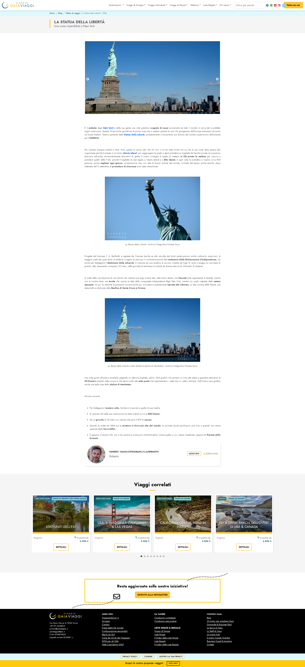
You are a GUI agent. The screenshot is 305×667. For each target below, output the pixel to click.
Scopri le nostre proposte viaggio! (151, 663)
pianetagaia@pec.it (57, 631)
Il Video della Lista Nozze (166, 637)
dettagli (61, 547)
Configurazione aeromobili (115, 631)
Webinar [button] (194, 5)
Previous (87, 79)
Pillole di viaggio (73, 13)
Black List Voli (108, 634)
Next (217, 79)
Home (52, 13)
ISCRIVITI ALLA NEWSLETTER (152, 594)
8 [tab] (163, 556)
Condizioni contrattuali (165, 617)
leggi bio (194, 453)
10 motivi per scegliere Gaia (220, 621)
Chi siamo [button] (224, 5)
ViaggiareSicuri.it (110, 617)
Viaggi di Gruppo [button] (135, 5)
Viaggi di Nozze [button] (178, 5)
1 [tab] (141, 556)
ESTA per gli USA (110, 641)
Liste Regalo (160, 641)
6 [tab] (157, 556)
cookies (148, 656)
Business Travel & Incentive (219, 641)
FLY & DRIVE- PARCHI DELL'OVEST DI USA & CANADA (244, 524)
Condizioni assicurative (165, 621)
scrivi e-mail (212, 453)
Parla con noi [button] (293, 5)
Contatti (210, 644)
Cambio (106, 624)
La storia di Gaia (215, 627)
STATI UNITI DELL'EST (61, 526)
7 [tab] (160, 556)
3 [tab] (147, 556)
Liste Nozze (159, 634)
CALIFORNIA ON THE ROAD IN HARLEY (183, 524)
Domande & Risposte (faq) (219, 624)
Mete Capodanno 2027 (113, 644)
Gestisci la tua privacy (170, 656)
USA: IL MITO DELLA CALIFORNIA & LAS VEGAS (122, 524)
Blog (60, 13)
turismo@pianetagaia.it (59, 629)
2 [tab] (144, 556)
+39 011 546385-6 (57, 626)
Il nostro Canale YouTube (218, 637)
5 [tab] (154, 556)
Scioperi (106, 621)
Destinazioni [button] (115, 5)
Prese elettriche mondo (113, 627)
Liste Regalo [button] (209, 5)
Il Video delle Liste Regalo (166, 644)
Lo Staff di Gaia (214, 631)
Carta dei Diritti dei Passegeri (116, 637)
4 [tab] (150, 556)
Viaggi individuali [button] (156, 5)
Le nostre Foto (213, 634)
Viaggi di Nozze (162, 631)
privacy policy (130, 656)
